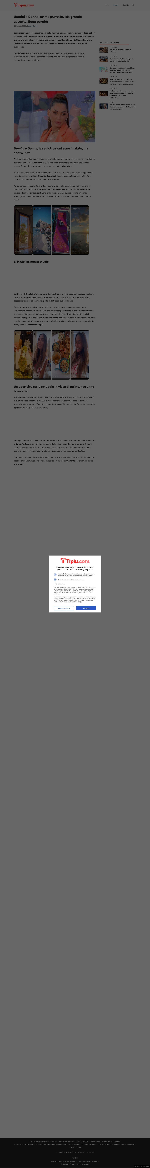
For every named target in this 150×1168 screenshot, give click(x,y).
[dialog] (75, 584)
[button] (75, 584)
